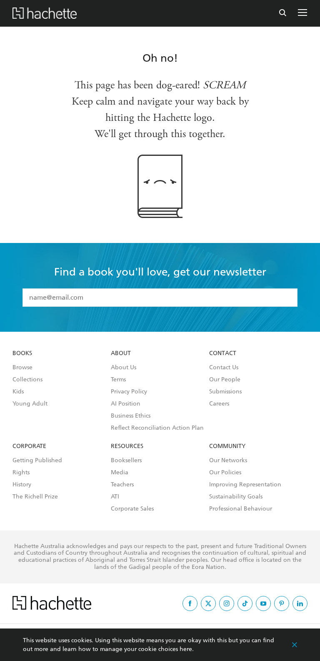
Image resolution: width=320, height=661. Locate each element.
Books (22, 353)
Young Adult (30, 404)
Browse (22, 368)
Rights (21, 473)
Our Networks (228, 460)
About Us (123, 368)
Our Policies (225, 473)
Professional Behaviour (240, 509)
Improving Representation (245, 485)
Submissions (225, 392)
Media (119, 473)
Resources (127, 446)
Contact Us (223, 368)
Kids (18, 392)
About (121, 353)
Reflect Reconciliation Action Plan (157, 428)
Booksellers (126, 460)
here (186, 649)
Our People (224, 380)
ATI (115, 497)
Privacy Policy (129, 392)
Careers (219, 404)
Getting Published (37, 460)
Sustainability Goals (235, 497)
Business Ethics (130, 416)
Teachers (122, 485)
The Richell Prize (35, 497)
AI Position (125, 404)
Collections (27, 380)
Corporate (29, 446)
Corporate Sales (132, 509)
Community (227, 446)
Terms (118, 380)
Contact (222, 353)
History (21, 485)
